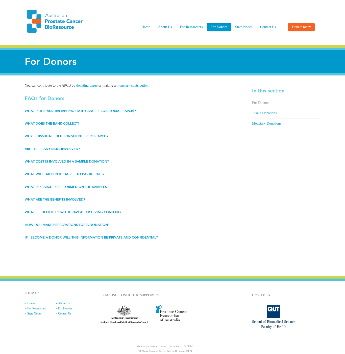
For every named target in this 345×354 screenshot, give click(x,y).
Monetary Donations (266, 123)
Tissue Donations (264, 113)
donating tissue (86, 85)
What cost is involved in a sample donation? (67, 161)
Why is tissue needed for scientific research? (66, 136)
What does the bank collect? (52, 123)
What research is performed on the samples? (67, 187)
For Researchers (191, 27)
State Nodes (243, 27)
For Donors (219, 27)
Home (145, 27)
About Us (165, 27)
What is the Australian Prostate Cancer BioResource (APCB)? (80, 111)
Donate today (301, 27)
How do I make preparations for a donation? (67, 225)
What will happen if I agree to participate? (64, 174)
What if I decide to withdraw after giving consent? (73, 212)
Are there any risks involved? (52, 149)
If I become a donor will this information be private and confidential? (91, 237)
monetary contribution (133, 85)
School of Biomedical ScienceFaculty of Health (273, 324)
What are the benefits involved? (55, 199)
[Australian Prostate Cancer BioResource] (57, 21)
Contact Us (268, 27)
